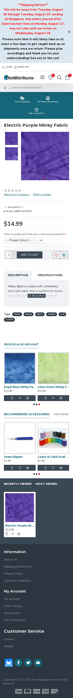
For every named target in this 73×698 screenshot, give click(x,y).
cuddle (9, 319)
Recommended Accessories (26, 414)
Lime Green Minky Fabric (53, 387)
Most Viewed (46, 484)
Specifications (50, 275)
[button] (25, 156)
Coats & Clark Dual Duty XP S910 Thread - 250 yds (53, 457)
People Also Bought (21, 344)
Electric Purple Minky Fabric (19, 525)
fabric (40, 314)
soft (62, 314)
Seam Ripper (13, 457)
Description (18, 275)
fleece (28, 314)
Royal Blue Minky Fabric (20, 387)
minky (17, 314)
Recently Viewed (18, 484)
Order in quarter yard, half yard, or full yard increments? (34, 234)
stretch (51, 314)
